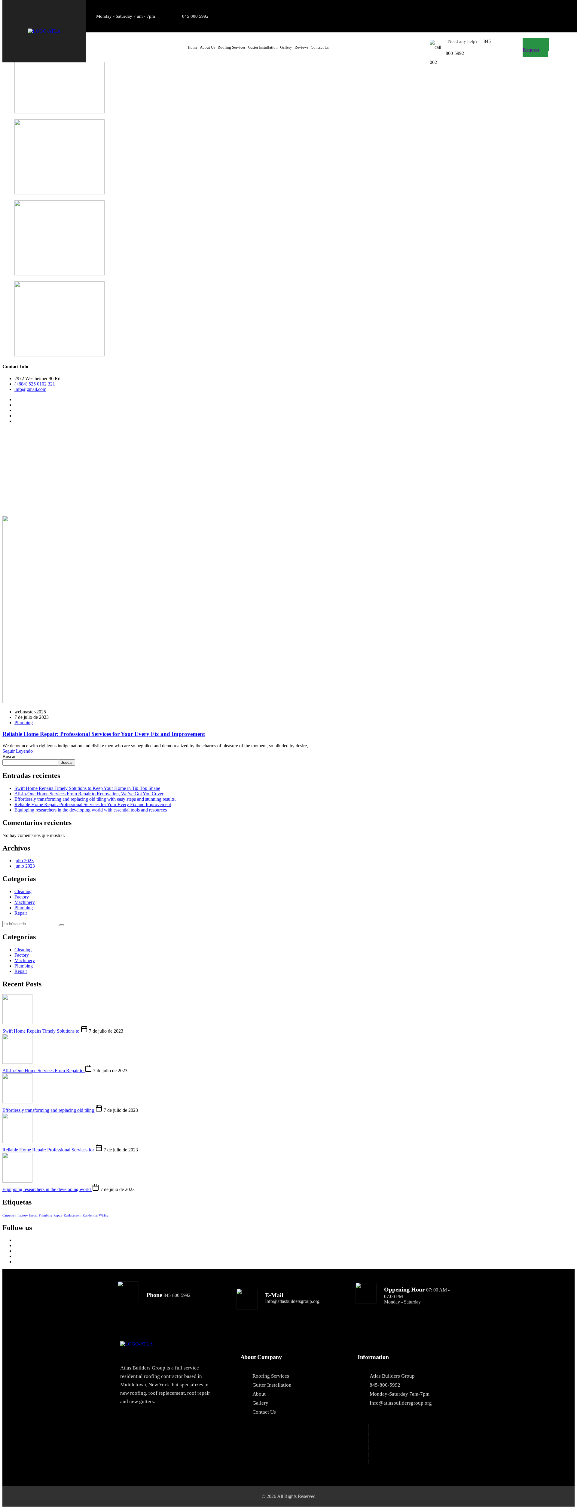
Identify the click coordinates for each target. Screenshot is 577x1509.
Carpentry (9, 1215)
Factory (21, 896)
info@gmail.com (30, 389)
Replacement (72, 1215)
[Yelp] (558, 7)
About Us (207, 47)
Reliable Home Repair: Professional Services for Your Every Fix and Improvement (103, 734)
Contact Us (320, 47)
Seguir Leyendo (17, 751)
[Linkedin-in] (520, 7)
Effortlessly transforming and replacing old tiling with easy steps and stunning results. (95, 799)
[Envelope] (558, 23)
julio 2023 (24, 860)
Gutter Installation (263, 47)
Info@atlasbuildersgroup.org (292, 1301)
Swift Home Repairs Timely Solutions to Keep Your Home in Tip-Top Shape (87, 788)
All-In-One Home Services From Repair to (43, 1070)
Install (33, 1215)
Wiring (103, 1215)
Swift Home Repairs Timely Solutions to (41, 1031)
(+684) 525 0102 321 (34, 383)
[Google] (482, 7)
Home (192, 47)
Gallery (286, 47)
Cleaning (23, 891)
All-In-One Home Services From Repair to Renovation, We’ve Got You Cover (88, 793)
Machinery (24, 902)
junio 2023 (24, 865)
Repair (20, 913)
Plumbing (23, 722)
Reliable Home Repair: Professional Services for (48, 1149)
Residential (90, 1215)
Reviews (301, 47)
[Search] (61, 925)
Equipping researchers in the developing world (47, 1189)
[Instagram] (539, 7)
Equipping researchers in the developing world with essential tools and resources (90, 809)
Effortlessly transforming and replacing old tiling (48, 1110)
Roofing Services (232, 47)
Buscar (9, 756)
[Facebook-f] (501, 7)
